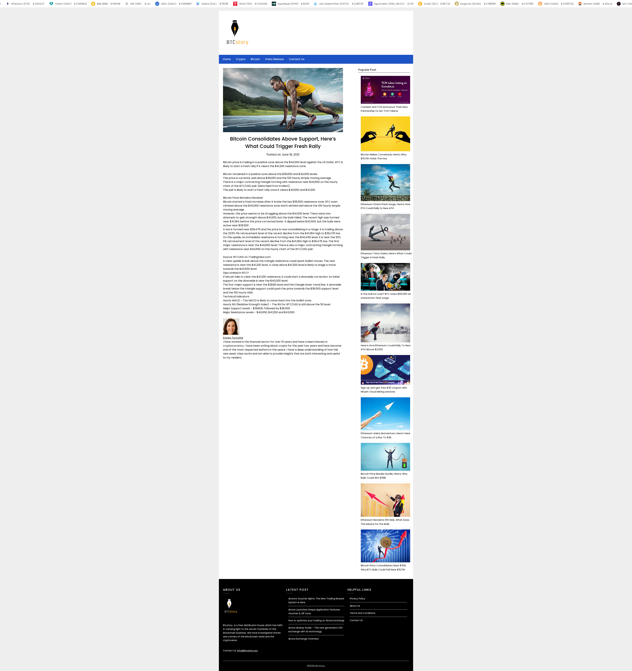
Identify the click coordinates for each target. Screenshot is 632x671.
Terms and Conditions (362, 613)
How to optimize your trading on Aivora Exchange (316, 620)
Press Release (274, 59)
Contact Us (296, 59)
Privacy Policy (357, 598)
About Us (355, 605)
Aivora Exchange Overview (303, 638)
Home (227, 59)
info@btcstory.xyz (247, 650)
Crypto (240, 59)
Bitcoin (255, 59)
